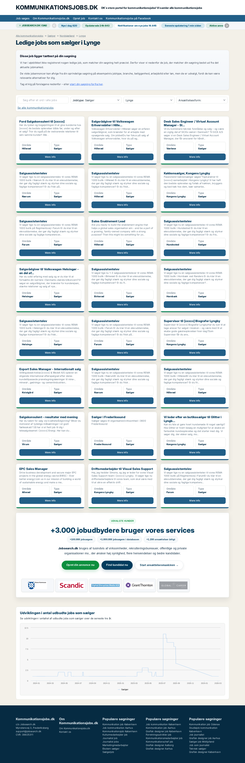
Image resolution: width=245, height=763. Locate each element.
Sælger (52, 35)
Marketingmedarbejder (115, 745)
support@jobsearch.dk (28, 731)
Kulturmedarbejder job (115, 734)
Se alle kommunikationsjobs (36, 107)
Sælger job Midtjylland (201, 741)
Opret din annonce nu (80, 565)
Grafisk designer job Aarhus (204, 738)
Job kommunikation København (163, 724)
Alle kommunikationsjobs (29, 35)
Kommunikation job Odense (204, 724)
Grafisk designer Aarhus (159, 748)
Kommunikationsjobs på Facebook (128, 18)
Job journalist (196, 734)
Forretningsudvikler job (159, 734)
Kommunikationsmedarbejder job (164, 738)
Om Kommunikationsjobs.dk (51, 18)
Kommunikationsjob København (119, 731)
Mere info (50, 156)
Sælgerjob (108, 752)
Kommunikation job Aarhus (160, 727)
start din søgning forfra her (86, 84)
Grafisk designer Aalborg (160, 745)
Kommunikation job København (119, 724)
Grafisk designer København (205, 752)
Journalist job (110, 738)
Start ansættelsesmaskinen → (159, 565)
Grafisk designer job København (164, 731)
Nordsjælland (67, 35)
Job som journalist (199, 745)
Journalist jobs (110, 741)
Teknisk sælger (197, 748)
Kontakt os (95, 18)
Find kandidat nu (117, 565)
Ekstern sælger (110, 748)
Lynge (82, 35)
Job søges (23, 18)
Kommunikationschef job (159, 741)
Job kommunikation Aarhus (117, 727)
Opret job (79, 18)
